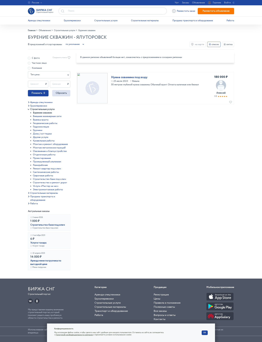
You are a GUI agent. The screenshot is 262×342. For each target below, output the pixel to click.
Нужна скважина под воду (129, 77)
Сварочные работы (43, 175)
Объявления (198, 2)
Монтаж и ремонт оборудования (50, 144)
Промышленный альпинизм (47, 161)
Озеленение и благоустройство (50, 151)
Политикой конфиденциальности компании (74, 335)
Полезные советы (164, 307)
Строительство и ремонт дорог (50, 182)
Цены (157, 299)
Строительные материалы (145, 20)
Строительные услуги (106, 20)
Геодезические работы (45, 123)
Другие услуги (40, 137)
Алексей (221, 93)
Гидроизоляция (41, 127)
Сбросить (61, 93)
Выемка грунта (40, 120)
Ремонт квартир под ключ (47, 168)
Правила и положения (167, 303)
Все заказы (160, 311)
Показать (38, 93)
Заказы (185, 2)
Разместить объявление (215, 11)
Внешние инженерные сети (47, 116)
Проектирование (42, 158)
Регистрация (161, 295)
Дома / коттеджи (42, 133)
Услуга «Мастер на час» (45, 186)
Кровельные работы (44, 140)
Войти (227, 2)
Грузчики (37, 130)
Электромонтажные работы (48, 189)
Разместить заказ (186, 11)
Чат (177, 2)
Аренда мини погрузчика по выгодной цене (45, 262)
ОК (204, 332)
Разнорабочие (40, 165)
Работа (230, 20)
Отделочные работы (44, 154)
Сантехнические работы (46, 172)
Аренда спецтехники (39, 20)
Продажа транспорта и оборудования (192, 20)
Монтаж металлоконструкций (49, 147)
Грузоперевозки (72, 20)
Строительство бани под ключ (49, 179)
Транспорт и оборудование (111, 311)
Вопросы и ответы (165, 315)
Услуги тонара (38, 243)
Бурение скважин (42, 113)
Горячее (217, 2)
